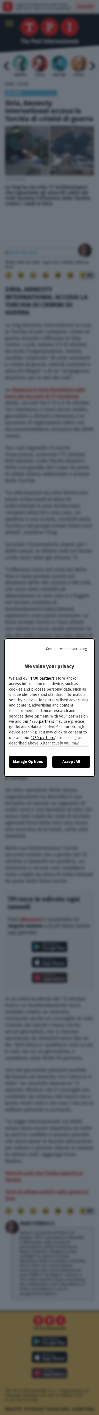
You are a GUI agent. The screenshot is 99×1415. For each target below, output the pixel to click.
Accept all (71, 761)
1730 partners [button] (42, 678)
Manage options (28, 761)
